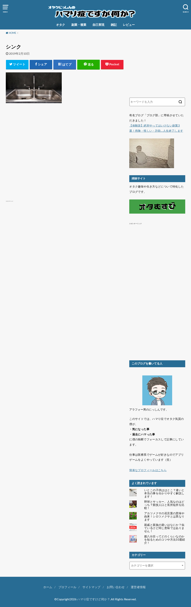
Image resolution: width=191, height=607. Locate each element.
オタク (60, 24)
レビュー (129, 24)
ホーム (47, 587)
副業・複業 (78, 24)
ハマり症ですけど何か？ (93, 599)
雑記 (114, 24)
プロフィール (67, 587)
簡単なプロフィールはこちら (148, 470)
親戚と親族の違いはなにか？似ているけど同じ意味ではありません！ (164, 528)
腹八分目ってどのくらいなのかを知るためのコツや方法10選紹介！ (164, 539)
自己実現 (98, 24)
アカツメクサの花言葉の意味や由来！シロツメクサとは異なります (164, 516)
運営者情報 (138, 587)
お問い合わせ (116, 587)
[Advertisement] (65, 144)
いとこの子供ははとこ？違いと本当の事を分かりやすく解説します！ (164, 493)
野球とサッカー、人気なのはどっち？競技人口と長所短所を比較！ (164, 505)
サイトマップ (91, 587)
